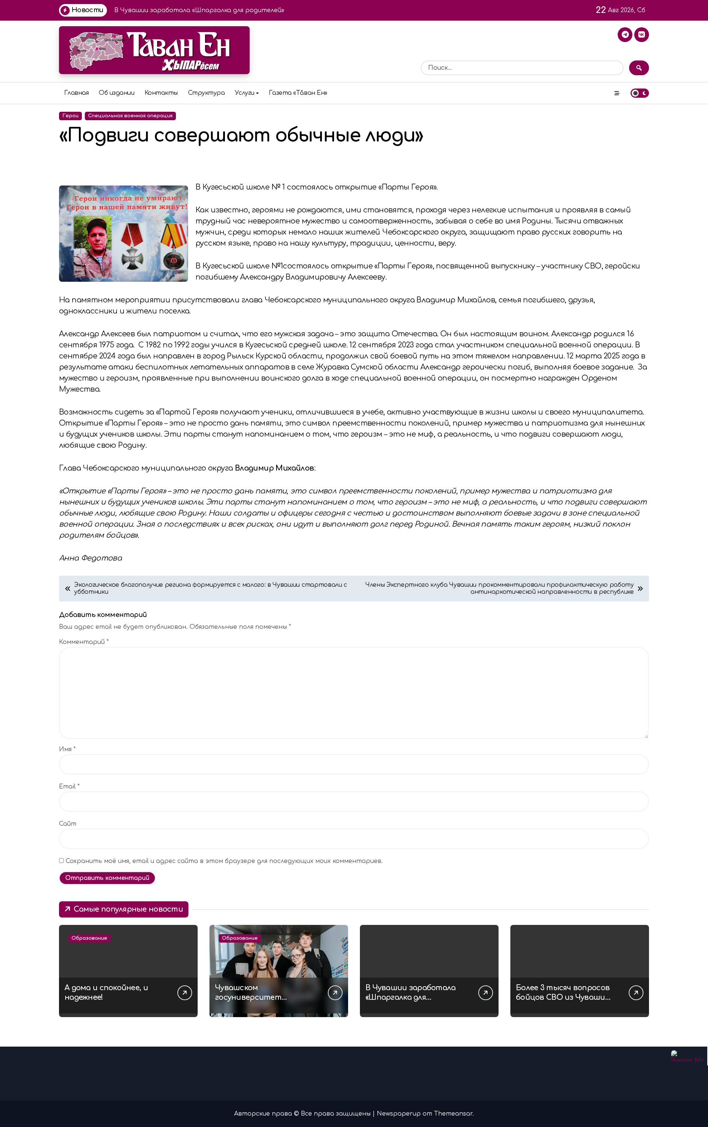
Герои (70, 115)
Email (69, 786)
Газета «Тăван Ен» (298, 93)
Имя (67, 749)
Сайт (67, 824)
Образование (89, 938)
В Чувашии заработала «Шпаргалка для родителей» (410, 997)
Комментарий (84, 642)
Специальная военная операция (130, 115)
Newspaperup (399, 1113)
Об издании (116, 93)
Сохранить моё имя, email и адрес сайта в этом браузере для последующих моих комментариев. (224, 861)
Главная (76, 93)
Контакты (161, 93)
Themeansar (453, 1113)
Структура (206, 93)
